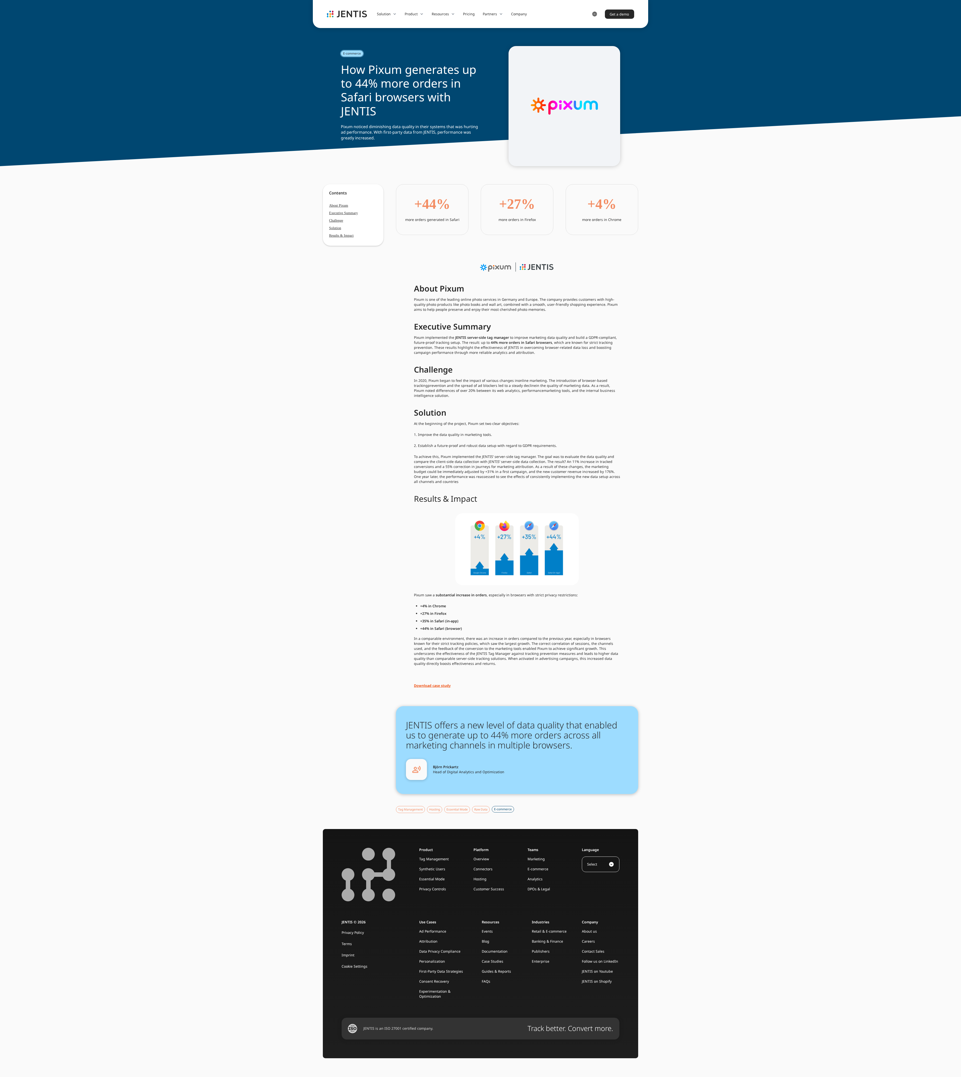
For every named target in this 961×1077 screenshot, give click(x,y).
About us (589, 931)
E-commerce (538, 869)
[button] (387, 14)
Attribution (428, 941)
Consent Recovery (434, 981)
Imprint (348, 955)
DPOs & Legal (539, 889)
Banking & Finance (547, 941)
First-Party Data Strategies (441, 971)
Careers (588, 941)
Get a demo (619, 14)
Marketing (536, 859)
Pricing (469, 14)
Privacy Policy (353, 932)
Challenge (336, 220)
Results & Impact (341, 235)
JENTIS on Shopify (597, 981)
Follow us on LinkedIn (600, 961)
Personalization (432, 961)
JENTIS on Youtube (597, 971)
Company (519, 14)
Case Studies (492, 961)
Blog (485, 941)
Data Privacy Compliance (439, 951)
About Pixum (338, 205)
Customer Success (488, 889)
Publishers (541, 951)
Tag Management (434, 859)
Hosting (480, 879)
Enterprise (540, 961)
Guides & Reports (496, 971)
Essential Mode (432, 879)
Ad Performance (432, 931)
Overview (481, 859)
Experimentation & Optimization (434, 994)
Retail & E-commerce (549, 931)
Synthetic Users (432, 869)
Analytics (535, 879)
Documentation (495, 951)
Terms (347, 943)
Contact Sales (593, 951)
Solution (335, 228)
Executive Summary (343, 213)
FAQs (486, 981)
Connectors (483, 869)
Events (487, 931)
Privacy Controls (432, 889)
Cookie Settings (354, 966)
